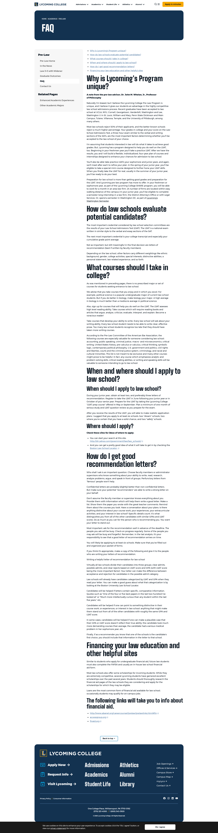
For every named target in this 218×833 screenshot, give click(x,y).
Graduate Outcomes (50, 76)
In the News (46, 66)
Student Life (111, 4)
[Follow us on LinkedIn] (172, 799)
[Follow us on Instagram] (168, 799)
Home (44, 19)
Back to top (108, 738)
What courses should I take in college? (109, 58)
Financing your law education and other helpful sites (116, 70)
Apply (173, 4)
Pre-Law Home (47, 61)
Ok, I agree (160, 827)
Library (127, 784)
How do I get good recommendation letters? (112, 66)
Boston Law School (104, 448)
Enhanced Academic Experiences (57, 100)
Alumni (138, 4)
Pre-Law (62, 19)
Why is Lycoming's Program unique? (108, 51)
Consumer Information (62, 799)
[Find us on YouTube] (176, 799)
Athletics (126, 4)
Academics (96, 4)
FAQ (42, 81)
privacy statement (58, 828)
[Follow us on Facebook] (164, 799)
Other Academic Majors (52, 105)
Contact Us (45, 86)
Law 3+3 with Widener (51, 71)
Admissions (81, 4)
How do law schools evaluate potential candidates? (115, 54)
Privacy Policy (45, 799)
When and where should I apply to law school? (113, 62)
